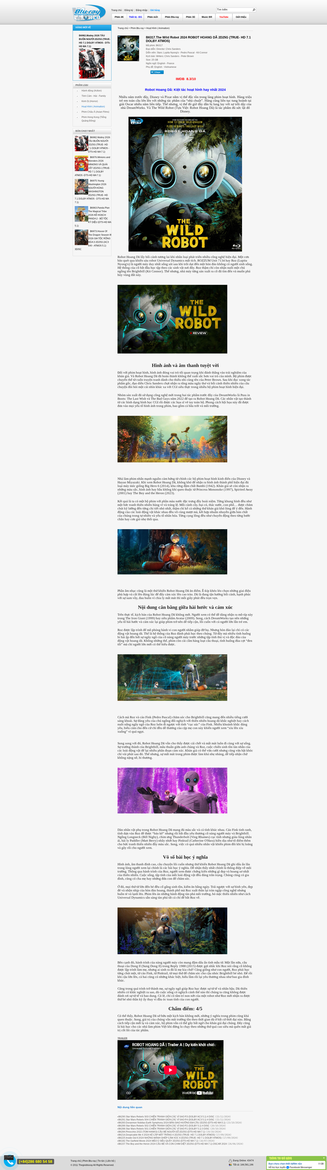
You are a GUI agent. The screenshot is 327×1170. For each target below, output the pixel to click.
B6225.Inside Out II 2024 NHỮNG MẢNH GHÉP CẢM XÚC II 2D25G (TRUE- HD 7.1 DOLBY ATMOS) (170, 1138)
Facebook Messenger (300, 1167)
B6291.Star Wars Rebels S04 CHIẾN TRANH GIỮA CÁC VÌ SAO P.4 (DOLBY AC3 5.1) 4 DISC (166, 1119)
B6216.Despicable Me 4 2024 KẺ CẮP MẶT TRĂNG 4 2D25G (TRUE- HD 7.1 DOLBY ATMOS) (166, 1134)
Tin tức (101, 1161)
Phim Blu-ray (172, 17)
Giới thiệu (241, 17)
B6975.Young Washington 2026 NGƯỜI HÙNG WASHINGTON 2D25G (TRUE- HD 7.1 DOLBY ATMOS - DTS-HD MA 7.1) (92, 191)
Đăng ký (128, 10)
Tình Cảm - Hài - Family (94, 96)
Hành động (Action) (92, 90)
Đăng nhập (141, 10)
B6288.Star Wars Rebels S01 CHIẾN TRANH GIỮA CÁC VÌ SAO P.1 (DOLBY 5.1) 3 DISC (163, 1128)
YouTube (223, 17)
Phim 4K (119, 17)
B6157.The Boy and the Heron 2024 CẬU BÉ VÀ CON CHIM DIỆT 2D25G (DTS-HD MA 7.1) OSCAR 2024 (172, 1144)
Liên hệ (110, 1161)
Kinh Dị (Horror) (90, 101)
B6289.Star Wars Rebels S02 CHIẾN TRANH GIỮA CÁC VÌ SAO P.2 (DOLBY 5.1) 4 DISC (163, 1125)
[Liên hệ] (9, 1159)
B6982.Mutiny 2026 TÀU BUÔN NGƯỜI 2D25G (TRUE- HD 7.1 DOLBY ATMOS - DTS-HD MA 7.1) (99, 144)
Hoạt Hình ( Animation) (93, 106)
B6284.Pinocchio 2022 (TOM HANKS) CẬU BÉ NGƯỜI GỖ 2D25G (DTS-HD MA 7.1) (161, 1131)
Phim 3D (190, 17)
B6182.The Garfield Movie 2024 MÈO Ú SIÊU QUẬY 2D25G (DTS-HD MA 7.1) (158, 1141)
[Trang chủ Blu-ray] (89, 12)
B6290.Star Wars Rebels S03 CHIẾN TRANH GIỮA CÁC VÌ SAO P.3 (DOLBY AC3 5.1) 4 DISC (166, 1116)
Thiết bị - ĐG (135, 17)
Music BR (207, 17)
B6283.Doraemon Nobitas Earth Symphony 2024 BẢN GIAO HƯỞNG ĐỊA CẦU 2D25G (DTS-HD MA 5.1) (172, 1122)
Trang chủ (116, 10)
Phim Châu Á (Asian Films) (95, 112)
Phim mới (152, 17)
